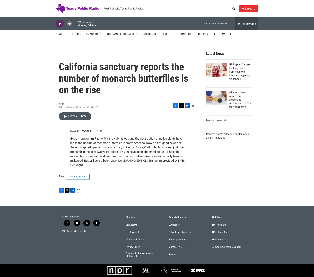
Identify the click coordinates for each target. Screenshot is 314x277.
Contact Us (131, 225)
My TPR (226, 34)
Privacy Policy (133, 247)
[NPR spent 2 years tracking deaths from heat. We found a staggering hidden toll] (216, 70)
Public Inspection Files (180, 232)
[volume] (69, 23)
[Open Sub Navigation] (65, 34)
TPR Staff (217, 217)
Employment (132, 232)
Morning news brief (217, 120)
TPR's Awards (219, 239)
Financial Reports (177, 217)
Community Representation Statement (140, 254)
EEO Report (174, 225)
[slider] (74, 23)
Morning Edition (78, 176)
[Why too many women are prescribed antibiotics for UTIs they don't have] (216, 98)
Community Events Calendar (226, 247)
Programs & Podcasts (120, 34)
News (59, 34)
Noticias (75, 34)
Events (168, 34)
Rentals (172, 254)
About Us (130, 217)
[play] (59, 24)
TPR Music (91, 34)
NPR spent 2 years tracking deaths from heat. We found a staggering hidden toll (240, 71)
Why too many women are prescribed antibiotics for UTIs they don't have (240, 99)
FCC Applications (177, 239)
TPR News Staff (220, 225)
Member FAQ (175, 247)
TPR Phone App (220, 232)
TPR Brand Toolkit (135, 239)
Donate (250, 8)
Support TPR (206, 34)
